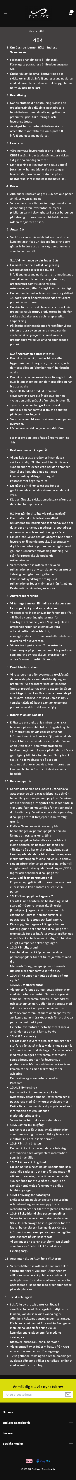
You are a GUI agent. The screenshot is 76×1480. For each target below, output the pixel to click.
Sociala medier (13, 1444)
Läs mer (8, 1433)
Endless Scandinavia (16, 1423)
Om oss (8, 1412)
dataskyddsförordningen (45, 868)
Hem (31, 31)
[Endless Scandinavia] (38, 13)
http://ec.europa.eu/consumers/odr (34, 1342)
